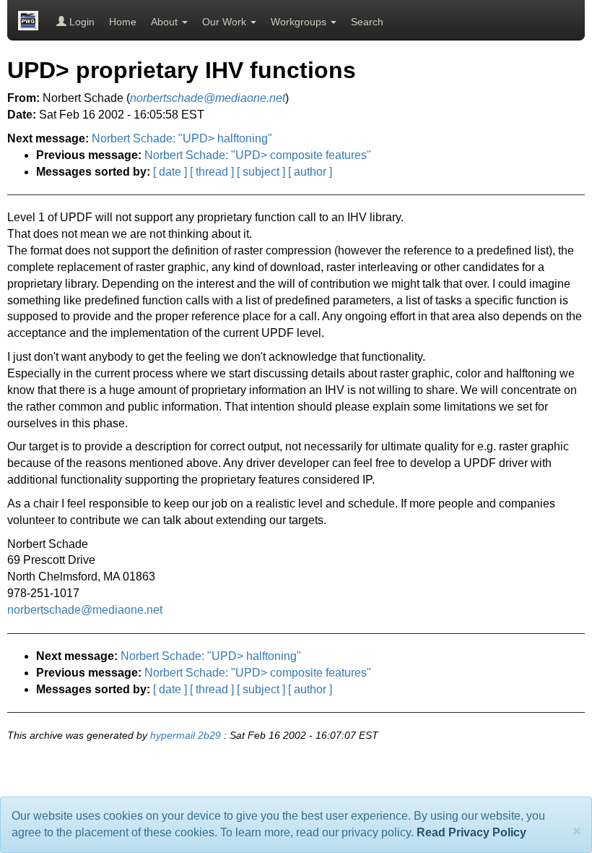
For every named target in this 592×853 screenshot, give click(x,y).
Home (122, 21)
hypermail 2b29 (185, 735)
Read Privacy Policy (471, 832)
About (165, 21)
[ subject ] (261, 172)
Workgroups (300, 21)
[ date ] (170, 172)
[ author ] (310, 172)
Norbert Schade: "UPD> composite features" (257, 155)
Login (80, 21)
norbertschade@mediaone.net (84, 610)
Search (367, 21)
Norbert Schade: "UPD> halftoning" (182, 138)
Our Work (225, 21)
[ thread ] (212, 172)
